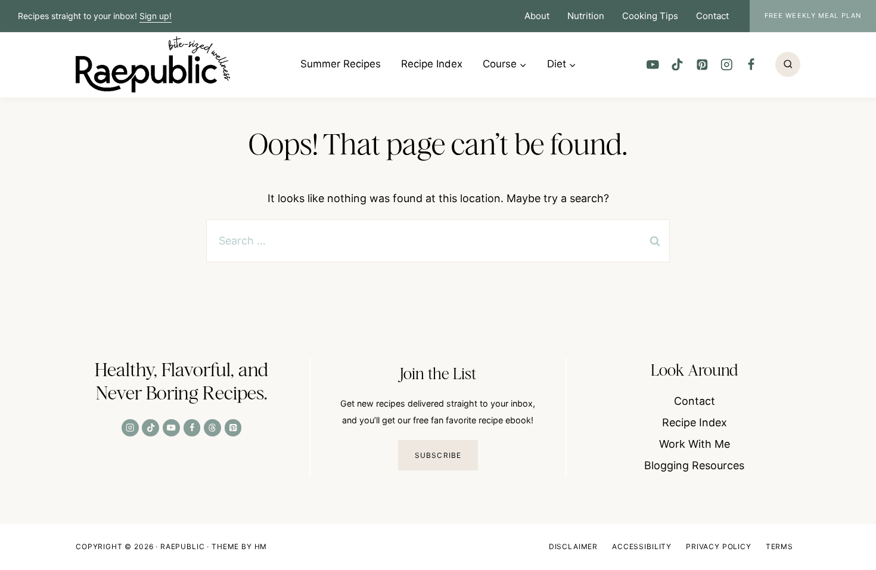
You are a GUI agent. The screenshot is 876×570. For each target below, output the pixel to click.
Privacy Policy (718, 546)
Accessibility (642, 546)
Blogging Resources (694, 465)
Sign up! (155, 16)
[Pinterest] (701, 64)
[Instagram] (726, 64)
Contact (712, 15)
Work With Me (694, 444)
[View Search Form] (787, 64)
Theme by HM (239, 546)
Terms (779, 546)
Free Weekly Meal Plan (813, 15)
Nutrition (585, 15)
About (536, 15)
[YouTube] (653, 64)
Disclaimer (573, 546)
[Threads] (212, 427)
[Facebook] (751, 64)
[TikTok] (677, 64)
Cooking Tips (650, 15)
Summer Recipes (340, 64)
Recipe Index (431, 64)
